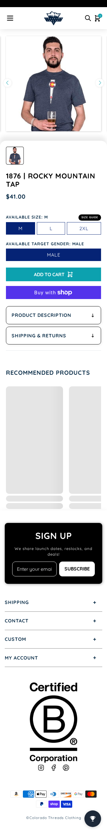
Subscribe (77, 569)
